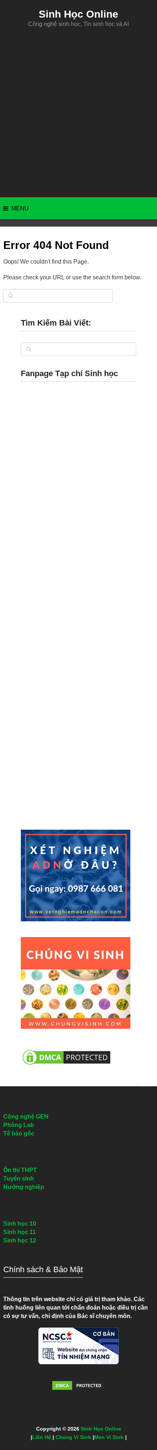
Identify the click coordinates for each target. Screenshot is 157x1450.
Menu (20, 208)
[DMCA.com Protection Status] (66, 1068)
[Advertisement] (78, 112)
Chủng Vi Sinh (73, 1437)
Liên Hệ (41, 1437)
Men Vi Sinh (109, 1437)
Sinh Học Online (78, 14)
